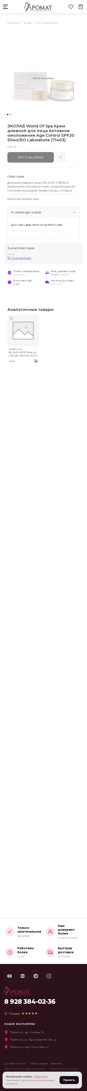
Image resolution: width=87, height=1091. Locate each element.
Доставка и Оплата (15, 1063)
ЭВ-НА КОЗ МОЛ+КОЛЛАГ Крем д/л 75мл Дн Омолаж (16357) (23, 352)
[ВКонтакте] (22, 976)
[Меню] (6, 7)
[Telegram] (35, 976)
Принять (69, 1080)
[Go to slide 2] (10, 114)
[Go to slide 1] (7, 114)
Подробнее (40, 1076)
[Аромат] (38, 7)
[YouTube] (9, 976)
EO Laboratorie (48, 23)
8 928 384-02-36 (29, 1001)
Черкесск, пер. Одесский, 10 (29, 1047)
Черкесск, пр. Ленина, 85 (27, 1032)
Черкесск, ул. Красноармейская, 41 (33, 1039)
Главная (13, 23)
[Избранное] (71, 6)
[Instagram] (49, 976)
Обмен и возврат (39, 1063)
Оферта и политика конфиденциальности (25, 1068)
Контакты (56, 1063)
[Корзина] (80, 6)
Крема (28, 23)
